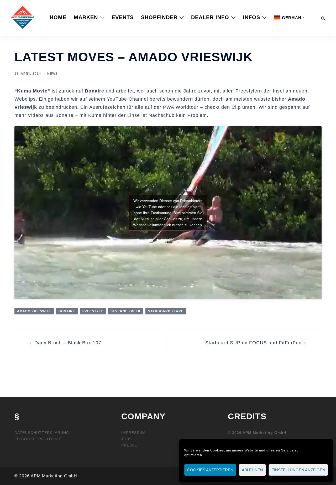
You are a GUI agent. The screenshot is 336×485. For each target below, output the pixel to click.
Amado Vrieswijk (34, 311)
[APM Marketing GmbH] (22, 17)
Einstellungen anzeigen (298, 470)
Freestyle (92, 311)
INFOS (251, 17)
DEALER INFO (210, 17)
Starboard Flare (165, 311)
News (52, 73)
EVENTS (123, 17)
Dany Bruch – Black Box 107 (67, 342)
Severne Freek (126, 311)
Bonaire (67, 311)
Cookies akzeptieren (210, 470)
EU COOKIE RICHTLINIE (37, 439)
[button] (323, 17)
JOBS (126, 439)
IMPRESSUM (133, 432)
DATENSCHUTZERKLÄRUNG (41, 432)
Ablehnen (252, 470)
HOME (58, 17)
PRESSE (129, 445)
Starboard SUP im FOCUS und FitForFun (253, 342)
